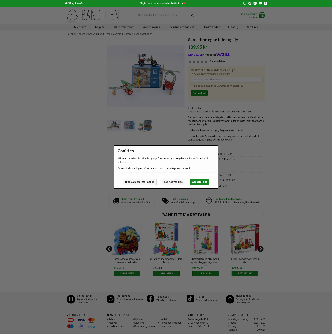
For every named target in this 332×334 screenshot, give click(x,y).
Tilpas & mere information (139, 182)
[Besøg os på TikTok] (265, 3)
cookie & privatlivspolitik (177, 168)
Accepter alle (199, 182)
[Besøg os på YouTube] (260, 3)
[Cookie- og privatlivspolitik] (244, 3)
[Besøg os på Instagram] (255, 3)
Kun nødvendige (173, 182)
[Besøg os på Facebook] (250, 3)
